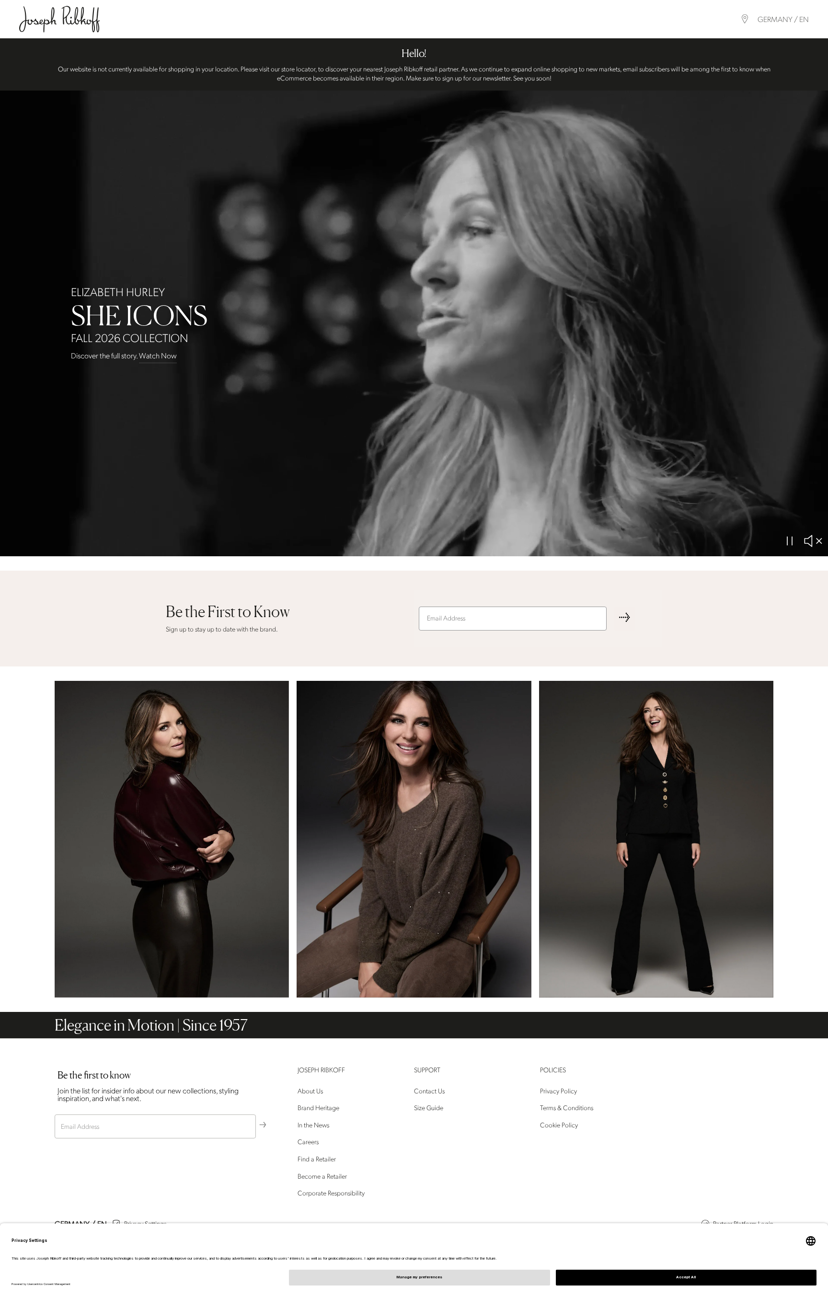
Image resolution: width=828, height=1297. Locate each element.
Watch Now (158, 356)
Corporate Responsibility (331, 1193)
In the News (313, 1125)
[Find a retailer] (744, 18)
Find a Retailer (317, 1159)
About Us (310, 1091)
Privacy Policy (558, 1091)
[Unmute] (812, 541)
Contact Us (429, 1091)
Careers (308, 1142)
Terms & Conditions (566, 1108)
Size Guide (428, 1108)
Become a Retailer (322, 1176)
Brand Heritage (318, 1108)
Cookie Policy (559, 1125)
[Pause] (789, 541)
